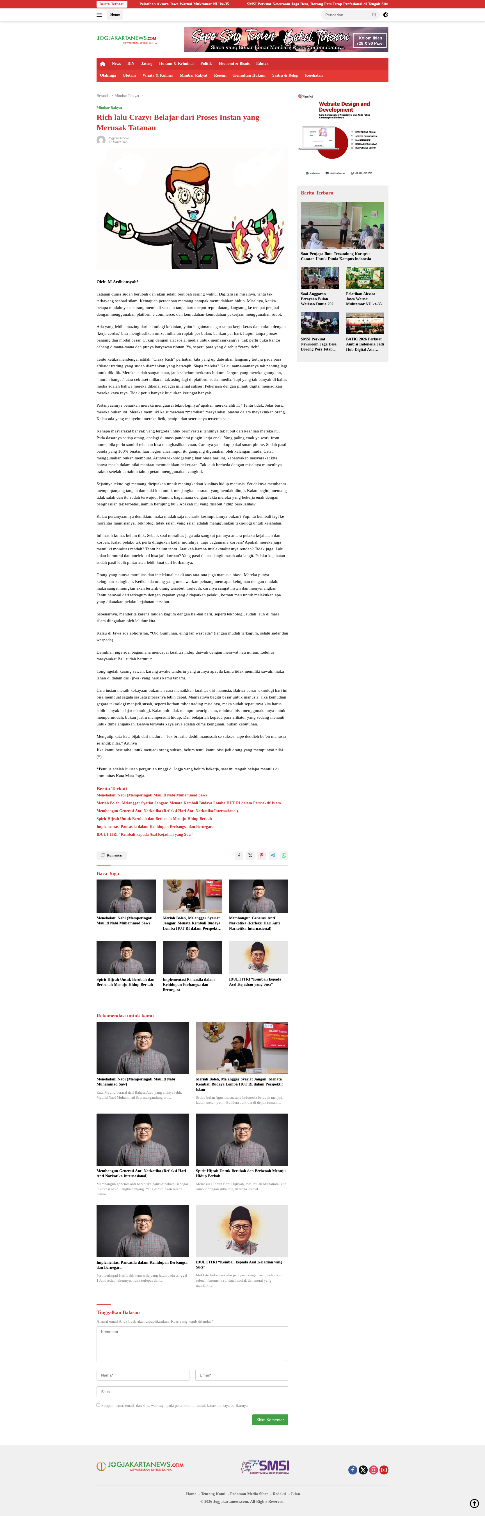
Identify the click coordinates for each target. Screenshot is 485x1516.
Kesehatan (314, 75)
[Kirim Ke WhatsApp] (284, 855)
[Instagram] (373, 1470)
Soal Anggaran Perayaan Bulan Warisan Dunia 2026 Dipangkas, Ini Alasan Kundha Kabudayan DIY (319, 299)
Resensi (220, 75)
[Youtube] (383, 1470)
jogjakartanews (118, 138)
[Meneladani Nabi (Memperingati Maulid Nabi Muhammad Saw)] (126, 896)
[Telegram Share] (273, 855)
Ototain (129, 75)
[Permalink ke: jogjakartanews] (101, 140)
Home (115, 14)
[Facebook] (352, 1470)
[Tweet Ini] (250, 855)
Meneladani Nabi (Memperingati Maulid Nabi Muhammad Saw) (152, 795)
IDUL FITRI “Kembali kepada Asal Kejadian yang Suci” (145, 834)
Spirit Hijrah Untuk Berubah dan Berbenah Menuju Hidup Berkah (154, 819)
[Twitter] (363, 1470)
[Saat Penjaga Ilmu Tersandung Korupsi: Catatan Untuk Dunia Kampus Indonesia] (342, 225)
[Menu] (100, 15)
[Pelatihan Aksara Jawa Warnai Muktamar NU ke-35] (365, 278)
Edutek (262, 63)
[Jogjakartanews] (127, 39)
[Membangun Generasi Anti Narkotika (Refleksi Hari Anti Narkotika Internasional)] (259, 896)
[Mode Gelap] (385, 15)
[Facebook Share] (239, 855)
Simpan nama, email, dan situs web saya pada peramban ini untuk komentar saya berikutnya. (175, 1405)
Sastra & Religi (285, 75)
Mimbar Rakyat (193, 75)
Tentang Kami (213, 1494)
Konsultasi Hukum (249, 75)
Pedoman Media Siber (249, 1494)
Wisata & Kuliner (158, 75)
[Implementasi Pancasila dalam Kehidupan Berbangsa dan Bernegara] (192, 957)
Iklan (295, 1494)
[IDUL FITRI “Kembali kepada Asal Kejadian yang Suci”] (259, 957)
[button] (374, 14)
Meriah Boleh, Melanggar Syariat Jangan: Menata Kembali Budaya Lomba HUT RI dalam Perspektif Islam (189, 803)
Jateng (146, 63)
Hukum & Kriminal (176, 63)
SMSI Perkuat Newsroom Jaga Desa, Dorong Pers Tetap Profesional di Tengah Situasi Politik (249, 4)
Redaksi (279, 1494)
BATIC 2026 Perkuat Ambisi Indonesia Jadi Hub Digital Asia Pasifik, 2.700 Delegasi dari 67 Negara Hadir (365, 344)
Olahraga (108, 75)
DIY (130, 63)
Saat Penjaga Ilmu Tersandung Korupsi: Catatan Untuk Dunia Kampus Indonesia (336, 256)
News (116, 63)
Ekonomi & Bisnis (234, 63)
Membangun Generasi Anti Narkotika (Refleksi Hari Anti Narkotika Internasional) (167, 811)
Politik (206, 63)
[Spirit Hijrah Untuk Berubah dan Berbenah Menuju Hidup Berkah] (126, 957)
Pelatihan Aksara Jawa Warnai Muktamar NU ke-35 (364, 299)
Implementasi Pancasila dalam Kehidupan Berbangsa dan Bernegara (155, 827)
